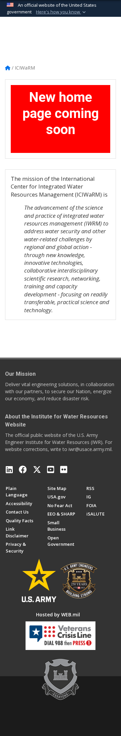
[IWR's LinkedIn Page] (9, 469)
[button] (61, 12)
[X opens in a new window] (37, 469)
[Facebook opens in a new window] (23, 469)
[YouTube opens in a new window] (50, 469)
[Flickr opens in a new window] (63, 469)
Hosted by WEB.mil (58, 614)
